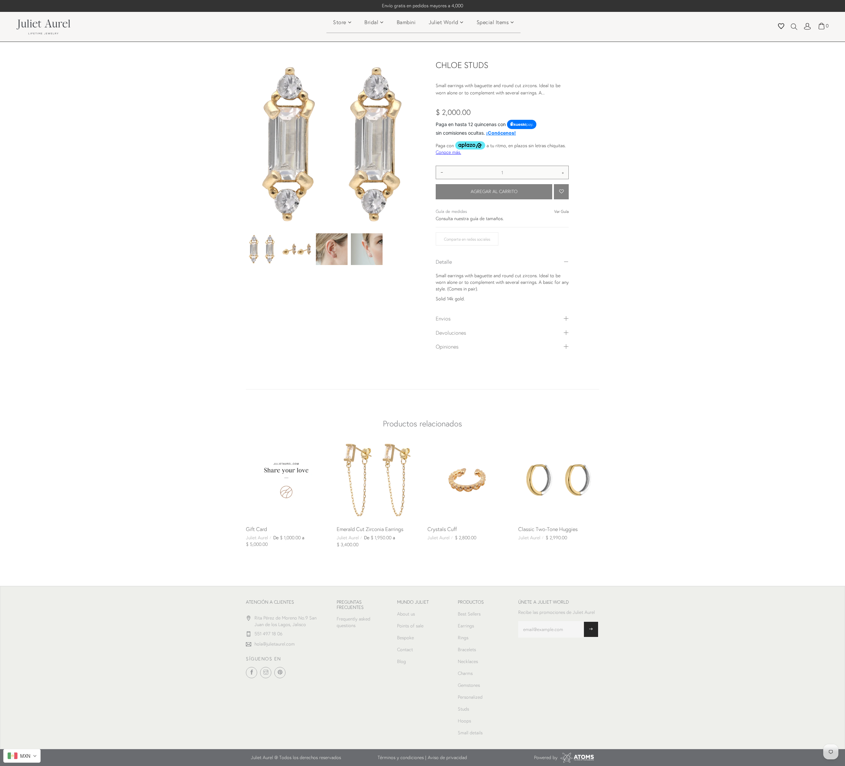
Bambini (406, 21)
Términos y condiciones (401, 757)
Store (339, 21)
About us (406, 614)
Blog (401, 661)
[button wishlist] (781, 27)
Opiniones (447, 346)
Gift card (256, 528)
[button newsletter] (591, 629)
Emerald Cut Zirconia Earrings (370, 528)
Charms (465, 673)
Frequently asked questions (353, 622)
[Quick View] (253, 447)
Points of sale (410, 626)
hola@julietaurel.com (274, 644)
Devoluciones (451, 332)
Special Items (493, 21)
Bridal (371, 21)
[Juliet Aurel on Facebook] (251, 672)
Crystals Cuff (442, 528)
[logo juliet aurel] (43, 26)
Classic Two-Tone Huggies (548, 528)
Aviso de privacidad (447, 757)
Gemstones (469, 685)
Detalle (444, 261)
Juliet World (443, 21)
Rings (463, 638)
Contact (405, 649)
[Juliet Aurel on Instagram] (265, 672)
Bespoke (405, 638)
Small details (470, 733)
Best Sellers (469, 614)
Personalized (470, 697)
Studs (463, 709)
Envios (443, 318)
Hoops (464, 721)
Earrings (466, 626)
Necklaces (468, 661)
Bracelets (467, 649)
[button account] (807, 26)
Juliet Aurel (257, 538)
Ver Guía (561, 211)
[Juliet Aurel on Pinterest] (280, 672)
